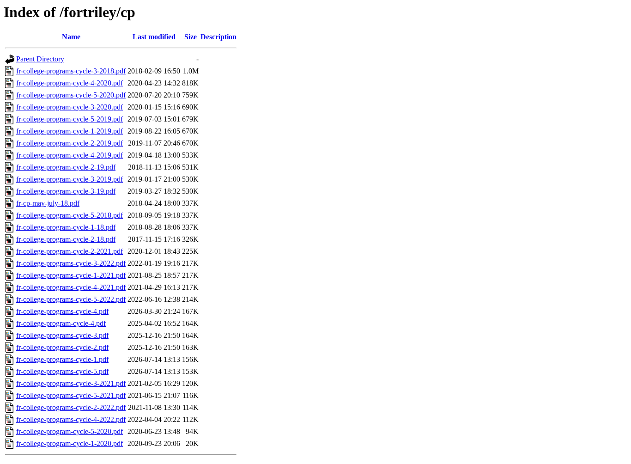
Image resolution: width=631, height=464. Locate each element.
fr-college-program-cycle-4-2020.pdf (69, 83)
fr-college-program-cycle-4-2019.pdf (69, 155)
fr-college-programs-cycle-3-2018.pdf (71, 71)
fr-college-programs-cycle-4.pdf (62, 311)
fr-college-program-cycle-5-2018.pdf (69, 215)
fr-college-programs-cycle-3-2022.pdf (71, 263)
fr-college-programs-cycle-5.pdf (62, 371)
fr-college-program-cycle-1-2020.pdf (69, 443)
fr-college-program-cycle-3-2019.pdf (69, 179)
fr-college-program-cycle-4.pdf (61, 323)
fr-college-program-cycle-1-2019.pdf (69, 131)
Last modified (154, 37)
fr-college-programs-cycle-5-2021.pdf (71, 395)
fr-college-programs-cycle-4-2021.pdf (71, 287)
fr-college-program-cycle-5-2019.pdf (69, 119)
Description (218, 37)
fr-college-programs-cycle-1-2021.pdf (71, 275)
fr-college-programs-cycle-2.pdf (62, 347)
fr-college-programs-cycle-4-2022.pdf (71, 419)
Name (71, 37)
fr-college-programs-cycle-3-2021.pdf (71, 383)
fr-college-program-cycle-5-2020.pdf (69, 431)
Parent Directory (40, 59)
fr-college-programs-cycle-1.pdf (62, 359)
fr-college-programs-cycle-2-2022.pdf (71, 407)
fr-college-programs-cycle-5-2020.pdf (71, 95)
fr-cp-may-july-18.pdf (47, 203)
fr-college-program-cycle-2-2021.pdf (69, 251)
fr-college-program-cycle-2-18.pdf (65, 239)
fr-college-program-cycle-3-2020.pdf (69, 107)
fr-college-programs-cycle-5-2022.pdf (71, 299)
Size (190, 37)
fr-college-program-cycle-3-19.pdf (65, 191)
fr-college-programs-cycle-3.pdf (62, 335)
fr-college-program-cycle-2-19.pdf (65, 167)
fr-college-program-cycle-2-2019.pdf (69, 143)
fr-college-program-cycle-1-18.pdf (65, 227)
